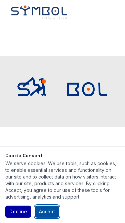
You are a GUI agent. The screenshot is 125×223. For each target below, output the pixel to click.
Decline (18, 211)
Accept (47, 211)
